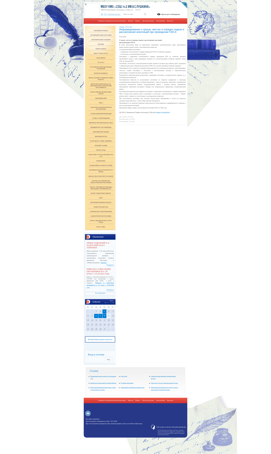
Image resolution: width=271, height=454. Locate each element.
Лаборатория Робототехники (101, 216)
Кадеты (137, 21)
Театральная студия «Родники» (101, 141)
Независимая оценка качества (100, 339)
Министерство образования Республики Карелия (103, 383)
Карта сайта (101, 227)
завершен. (103, 263)
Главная (121, 27)
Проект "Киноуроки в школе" (101, 193)
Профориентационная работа (100, 202)
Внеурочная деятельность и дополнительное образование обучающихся (101, 85)
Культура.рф (124, 376)
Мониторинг (100, 161)
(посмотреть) (166, 112)
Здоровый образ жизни (101, 132)
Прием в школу (100, 49)
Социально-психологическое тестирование (101, 108)
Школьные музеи (101, 136)
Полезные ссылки (101, 145)
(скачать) (159, 112)
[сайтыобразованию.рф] (184, 5)
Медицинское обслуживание (100, 127)
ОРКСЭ (101, 103)
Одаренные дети (101, 98)
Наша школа (101, 58)
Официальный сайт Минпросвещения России (132, 387)
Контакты (170, 21)
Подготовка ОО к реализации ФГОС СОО (100, 155)
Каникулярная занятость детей (101, 165)
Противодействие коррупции (100, 35)
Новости (130, 21)
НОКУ (101, 198)
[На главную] (102, 14)
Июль (111, 301)
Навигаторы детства (101, 207)
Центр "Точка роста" (101, 53)
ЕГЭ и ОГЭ (129, 27)
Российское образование (127, 383)
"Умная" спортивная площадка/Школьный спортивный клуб (101, 188)
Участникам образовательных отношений (101, 68)
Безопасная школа (101, 73)
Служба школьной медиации (100, 113)
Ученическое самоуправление (101, 211)
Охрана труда (101, 150)
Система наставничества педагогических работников (101, 181)
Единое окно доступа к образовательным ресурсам (164, 383)
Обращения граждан (101, 30)
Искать (145, 14)
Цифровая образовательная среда (101, 123)
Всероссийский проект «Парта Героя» (101, 221)
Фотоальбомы (160, 21)
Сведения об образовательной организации (112, 21)
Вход (108, 359)
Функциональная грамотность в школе (101, 170)
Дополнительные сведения (101, 39)
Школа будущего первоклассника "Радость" (101, 78)
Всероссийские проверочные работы (100, 93)
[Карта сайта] (105, 14)
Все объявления (100, 293)
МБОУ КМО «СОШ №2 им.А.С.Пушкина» (125, 7)
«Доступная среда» (148, 21)
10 (104, 316)
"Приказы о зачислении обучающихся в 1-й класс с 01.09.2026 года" (100, 285)
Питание (101, 44)
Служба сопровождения (101, 118)
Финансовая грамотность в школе (100, 176)
